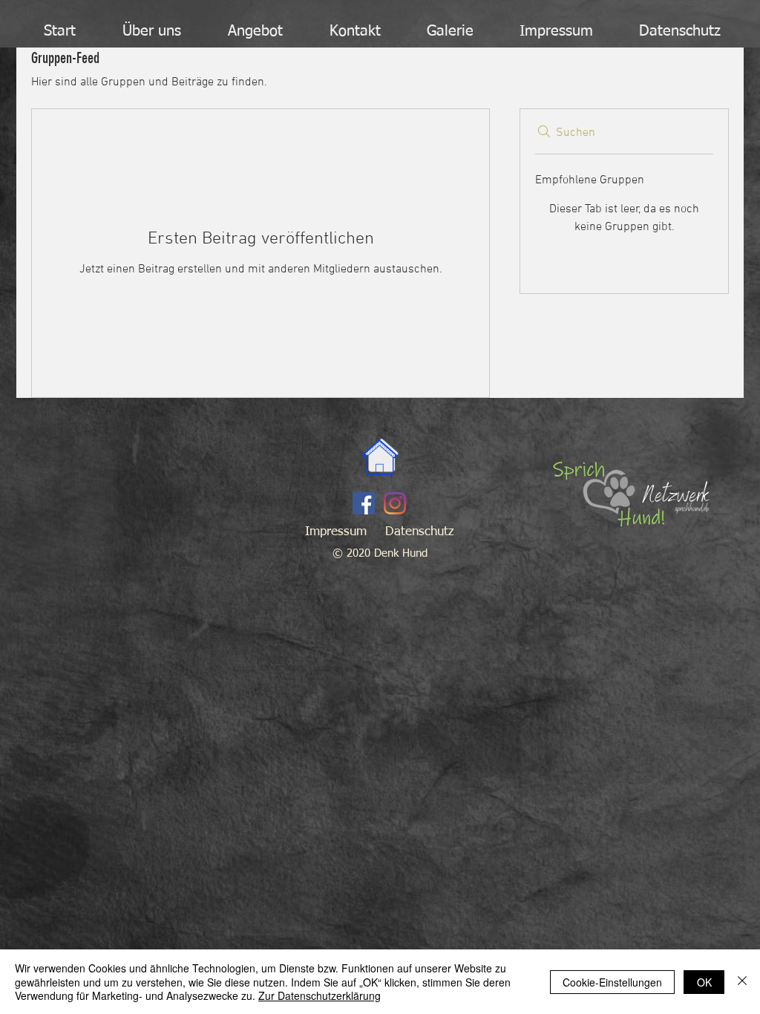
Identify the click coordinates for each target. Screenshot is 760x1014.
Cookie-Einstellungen (612, 982)
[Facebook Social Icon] (364, 503)
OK (704, 982)
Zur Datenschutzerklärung (319, 995)
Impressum (336, 532)
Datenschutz (419, 532)
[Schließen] (742, 981)
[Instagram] (395, 503)
